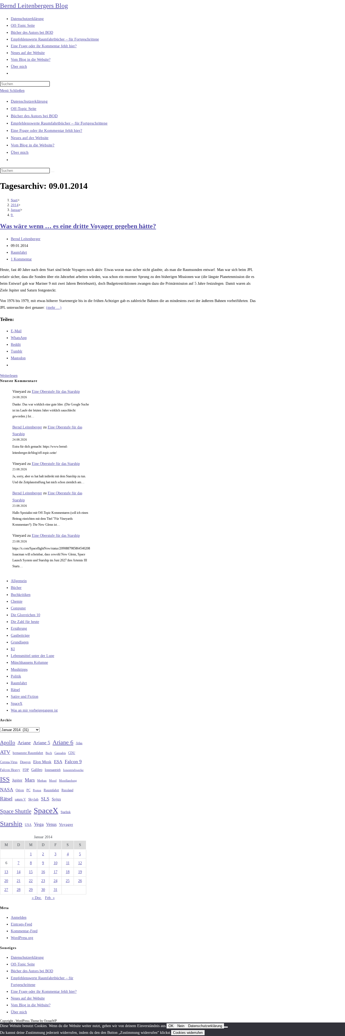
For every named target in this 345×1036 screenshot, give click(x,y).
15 (31, 872)
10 (55, 863)
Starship (11, 823)
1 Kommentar (21, 259)
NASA (6, 789)
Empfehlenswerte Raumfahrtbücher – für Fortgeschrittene (59, 123)
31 (55, 890)
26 (80, 881)
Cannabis (60, 753)
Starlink (66, 812)
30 (43, 890)
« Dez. (37, 898)
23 (43, 881)
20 (6, 881)
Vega (39, 824)
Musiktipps (19, 670)
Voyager (66, 824)
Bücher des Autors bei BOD (34, 116)
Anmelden (18, 918)
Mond (53, 780)
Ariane (24, 742)
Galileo (36, 769)
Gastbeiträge (20, 635)
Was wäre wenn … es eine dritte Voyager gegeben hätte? (78, 226)
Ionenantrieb (53, 770)
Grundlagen (20, 642)
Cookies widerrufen (188, 1033)
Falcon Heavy (10, 770)
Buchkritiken (20, 595)
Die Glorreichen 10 (25, 615)
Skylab (33, 799)
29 (31, 890)
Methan (42, 780)
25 (68, 881)
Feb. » (50, 898)
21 (18, 881)
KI (13, 649)
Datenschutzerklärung (29, 101)
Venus (51, 824)
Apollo (7, 742)
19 (80, 872)
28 (18, 890)
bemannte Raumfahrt (28, 753)
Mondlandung (68, 780)
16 (43, 872)
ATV (5, 752)
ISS (5, 779)
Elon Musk (42, 762)
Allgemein (19, 581)
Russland (67, 790)
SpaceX (16, 704)
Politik (16, 676)
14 (18, 872)
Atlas (79, 743)
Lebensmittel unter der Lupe (32, 656)
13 (6, 872)
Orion (20, 790)
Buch (49, 753)
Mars (30, 780)
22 (31, 881)
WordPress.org (22, 938)
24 (55, 881)
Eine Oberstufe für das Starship (56, 392)
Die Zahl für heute (25, 622)
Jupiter (17, 780)
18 (68, 872)
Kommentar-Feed (24, 931)
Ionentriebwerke (73, 770)
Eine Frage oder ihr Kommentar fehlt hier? (46, 130)
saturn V (20, 799)
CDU (71, 753)
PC (28, 790)
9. (12, 215)
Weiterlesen (9, 376)
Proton (37, 790)
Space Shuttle (15, 811)
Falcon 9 (73, 761)
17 (55, 872)
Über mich (20, 152)
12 (80, 863)
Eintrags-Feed (21, 924)
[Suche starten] (53, 171)
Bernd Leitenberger (25, 239)
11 (68, 863)
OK (171, 1026)
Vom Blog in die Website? (32, 145)
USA (28, 825)
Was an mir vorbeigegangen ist (34, 710)
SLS (45, 799)
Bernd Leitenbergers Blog (34, 5)
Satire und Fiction (24, 697)
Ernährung (19, 628)
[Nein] (226, 1027)
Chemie (16, 601)
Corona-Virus (9, 762)
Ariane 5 (41, 742)
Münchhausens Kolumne (29, 663)
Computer (18, 608)
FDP (26, 770)
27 (6, 890)
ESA (58, 761)
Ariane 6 (63, 742)
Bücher (16, 588)
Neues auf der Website (30, 138)
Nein (180, 1026)
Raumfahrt (19, 252)
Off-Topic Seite (23, 108)
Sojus (56, 799)
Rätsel (15, 690)
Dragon (25, 762)
